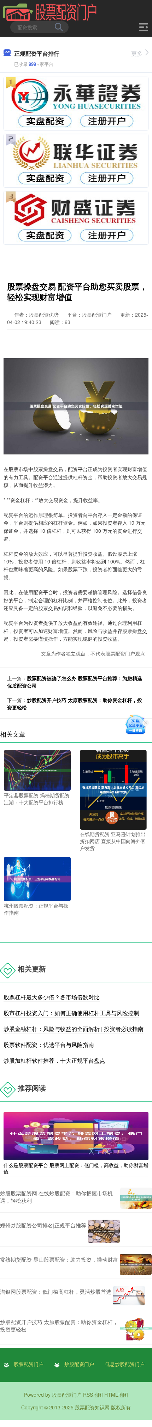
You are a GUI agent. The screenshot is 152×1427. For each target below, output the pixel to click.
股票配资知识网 (92, 1407)
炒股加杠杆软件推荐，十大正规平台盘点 (54, 1060)
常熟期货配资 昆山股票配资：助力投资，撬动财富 (59, 1259)
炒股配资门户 (79, 1363)
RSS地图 (93, 1394)
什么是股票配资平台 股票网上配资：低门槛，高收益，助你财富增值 (76, 1168)
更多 (136, 53)
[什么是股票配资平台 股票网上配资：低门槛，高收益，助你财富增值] (76, 1135)
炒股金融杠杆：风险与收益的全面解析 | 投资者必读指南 (74, 1029)
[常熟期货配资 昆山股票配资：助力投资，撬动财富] (136, 1264)
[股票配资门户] (50, 11)
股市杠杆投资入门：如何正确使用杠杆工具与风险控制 (71, 1013)
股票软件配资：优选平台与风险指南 (49, 1045)
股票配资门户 (28, 1363)
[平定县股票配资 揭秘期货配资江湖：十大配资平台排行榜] (37, 769)
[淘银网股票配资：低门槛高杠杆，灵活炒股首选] (129, 1295)
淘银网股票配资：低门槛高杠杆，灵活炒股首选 (55, 1291)
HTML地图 (116, 1394)
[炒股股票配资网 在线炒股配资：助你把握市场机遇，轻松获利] (136, 1198)
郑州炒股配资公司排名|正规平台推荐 (43, 1225)
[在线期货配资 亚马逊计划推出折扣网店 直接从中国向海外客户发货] (113, 789)
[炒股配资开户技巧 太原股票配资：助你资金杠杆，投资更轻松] (136, 1328)
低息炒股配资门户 (125, 1363)
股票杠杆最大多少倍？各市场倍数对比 (52, 997)
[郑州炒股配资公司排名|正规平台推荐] (104, 1231)
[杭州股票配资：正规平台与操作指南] (37, 878)
